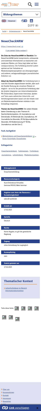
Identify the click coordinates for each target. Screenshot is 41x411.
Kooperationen (8, 392)
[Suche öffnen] (30, 4)
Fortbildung (34, 151)
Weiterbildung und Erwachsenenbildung (17, 136)
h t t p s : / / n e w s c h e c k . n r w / (11, 46)
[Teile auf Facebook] (23, 308)
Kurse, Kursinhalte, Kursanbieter (14, 139)
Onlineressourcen (14, 31)
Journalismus (6, 155)
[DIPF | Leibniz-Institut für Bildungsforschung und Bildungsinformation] (33, 25)
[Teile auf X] (30, 308)
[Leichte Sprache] (31, 20)
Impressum (7, 398)
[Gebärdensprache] (24, 20)
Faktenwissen (23, 151)
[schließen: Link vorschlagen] (37, 408)
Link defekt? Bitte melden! (16, 51)
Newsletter (7, 401)
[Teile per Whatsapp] (37, 308)
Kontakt (6, 395)
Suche (4, 31)
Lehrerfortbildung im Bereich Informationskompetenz (16, 289)
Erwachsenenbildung (9, 151)
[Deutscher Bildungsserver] (10, 4)
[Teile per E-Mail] (11, 317)
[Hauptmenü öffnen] (36, 4)
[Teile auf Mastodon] (17, 308)
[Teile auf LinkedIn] (4, 317)
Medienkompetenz (31, 155)
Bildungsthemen (12, 14)
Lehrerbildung (18, 155)
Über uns (6, 389)
